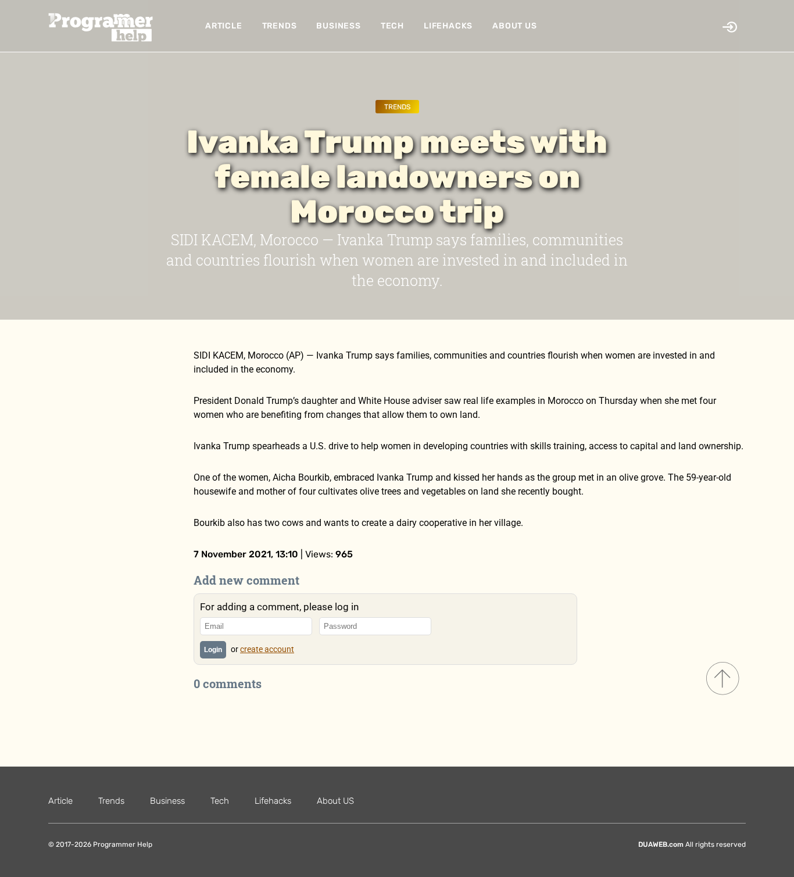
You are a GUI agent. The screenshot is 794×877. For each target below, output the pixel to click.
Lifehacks (448, 26)
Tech (392, 26)
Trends (279, 26)
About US (514, 26)
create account (267, 649)
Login (213, 650)
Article (223, 26)
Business (338, 26)
